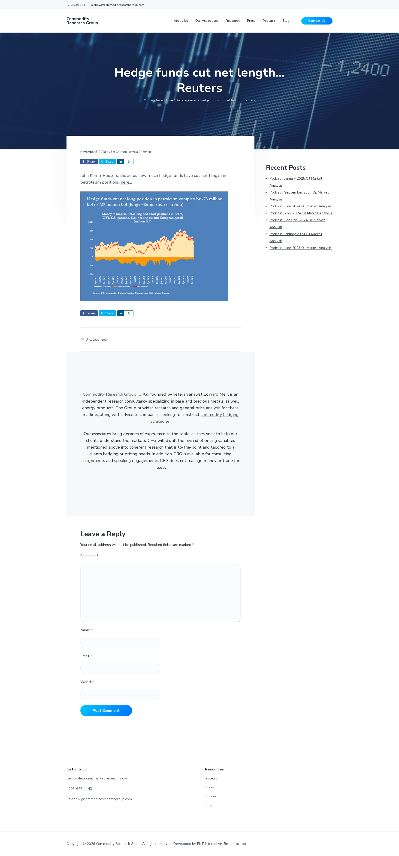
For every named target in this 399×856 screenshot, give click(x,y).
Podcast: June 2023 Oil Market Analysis (300, 248)
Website (87, 681)
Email (86, 656)
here (125, 182)
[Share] (120, 161)
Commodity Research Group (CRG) (115, 394)
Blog (209, 805)
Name (86, 630)
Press (210, 787)
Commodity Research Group (82, 21)
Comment (89, 555)
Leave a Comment (139, 152)
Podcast (212, 796)
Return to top (235, 843)
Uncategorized (96, 340)
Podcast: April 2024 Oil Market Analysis (300, 213)
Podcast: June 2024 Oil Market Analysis (300, 206)
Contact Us (316, 21)
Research (212, 778)
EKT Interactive (209, 843)
